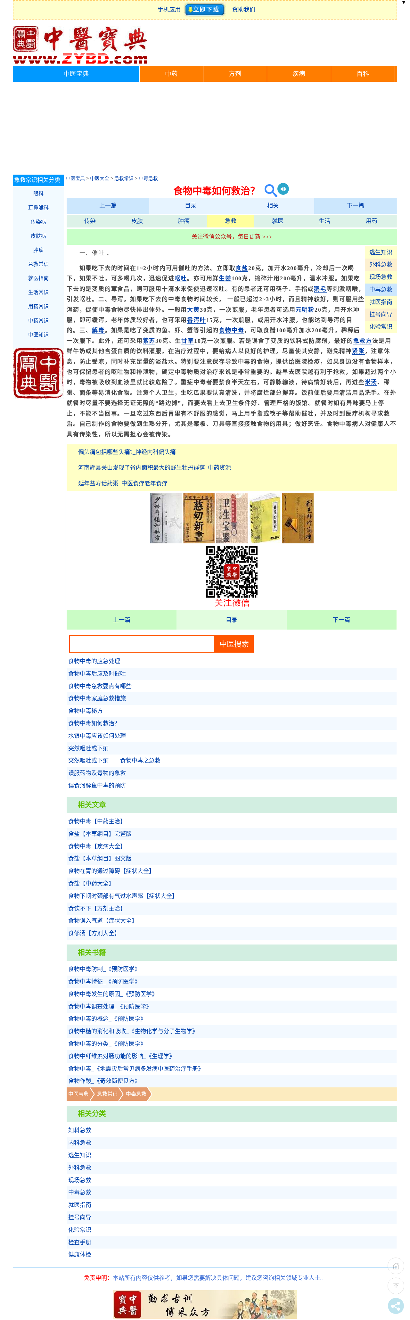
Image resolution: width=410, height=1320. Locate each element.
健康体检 (79, 1254)
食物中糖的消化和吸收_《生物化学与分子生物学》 (133, 1031)
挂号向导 (380, 314)
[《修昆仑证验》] (265, 541)
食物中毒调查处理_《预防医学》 (110, 1006)
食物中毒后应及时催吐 (97, 674)
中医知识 (38, 334)
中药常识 (38, 320)
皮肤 (137, 221)
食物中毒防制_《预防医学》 (104, 969)
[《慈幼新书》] (199, 541)
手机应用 (171, 9)
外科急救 (380, 264)
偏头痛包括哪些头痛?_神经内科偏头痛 (127, 452)
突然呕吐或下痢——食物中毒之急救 (114, 760)
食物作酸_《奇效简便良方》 (104, 1081)
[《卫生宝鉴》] (232, 541)
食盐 (241, 268)
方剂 (235, 73)
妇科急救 (79, 1130)
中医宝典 (76, 73)
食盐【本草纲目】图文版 (100, 858)
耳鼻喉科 (38, 207)
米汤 (371, 382)
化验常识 (380, 327)
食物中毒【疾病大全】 (97, 846)
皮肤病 (38, 236)
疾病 (298, 73)
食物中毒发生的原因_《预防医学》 (113, 994)
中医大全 (99, 178)
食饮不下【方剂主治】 (97, 908)
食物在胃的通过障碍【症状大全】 (111, 871)
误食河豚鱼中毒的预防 (97, 785)
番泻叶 (196, 320)
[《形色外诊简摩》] (298, 541)
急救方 (362, 341)
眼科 (38, 193)
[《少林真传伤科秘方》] (166, 541)
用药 (371, 221)
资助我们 (243, 9)
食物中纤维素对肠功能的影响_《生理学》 (121, 1056)
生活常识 (38, 292)
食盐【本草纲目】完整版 (100, 834)
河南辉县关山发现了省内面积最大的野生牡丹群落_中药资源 (154, 468)
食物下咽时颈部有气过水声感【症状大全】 (123, 896)
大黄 (193, 310)
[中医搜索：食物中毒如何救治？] (268, 191)
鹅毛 (320, 289)
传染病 (38, 222)
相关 (273, 205)
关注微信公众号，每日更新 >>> (232, 237)
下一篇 (355, 205)
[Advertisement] (205, 130)
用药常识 (38, 306)
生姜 (225, 278)
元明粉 (305, 310)
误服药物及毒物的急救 (97, 773)
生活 (324, 221)
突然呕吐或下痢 (88, 748)
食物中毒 (231, 330)
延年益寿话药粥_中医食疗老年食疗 (123, 483)
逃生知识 (380, 252)
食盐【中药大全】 (91, 883)
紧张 (358, 351)
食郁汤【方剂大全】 (94, 933)
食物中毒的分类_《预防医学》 (107, 1044)
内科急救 (79, 1143)
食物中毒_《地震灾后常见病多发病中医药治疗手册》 (136, 1069)
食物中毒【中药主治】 (97, 821)
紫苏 (149, 341)
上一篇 (108, 205)
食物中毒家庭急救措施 (97, 698)
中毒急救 (148, 178)
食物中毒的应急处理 (94, 661)
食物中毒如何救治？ (94, 723)
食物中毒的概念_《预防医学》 (107, 1019)
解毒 (98, 330)
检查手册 (79, 1242)
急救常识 (124, 178)
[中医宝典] (80, 62)
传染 (90, 221)
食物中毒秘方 (85, 711)
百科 (363, 73)
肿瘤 (184, 221)
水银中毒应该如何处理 (97, 736)
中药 (171, 73)
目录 (190, 205)
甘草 (187, 341)
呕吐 (181, 278)
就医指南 (380, 302)
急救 (230, 221)
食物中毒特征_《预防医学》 (104, 981)
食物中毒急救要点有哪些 (100, 686)
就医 (277, 221)
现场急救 (380, 277)
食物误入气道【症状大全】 (102, 921)
